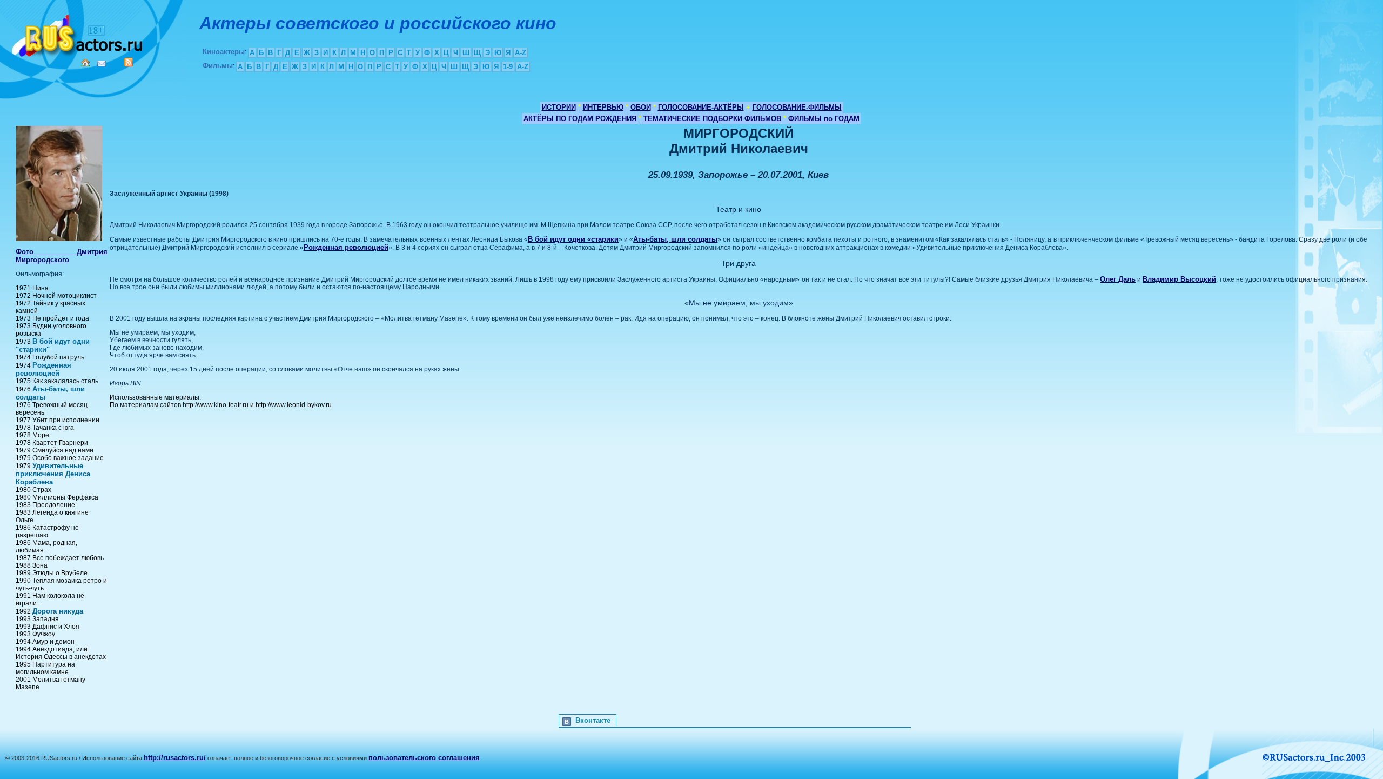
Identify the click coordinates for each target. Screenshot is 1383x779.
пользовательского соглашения (424, 758)
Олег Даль (1118, 279)
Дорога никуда (57, 611)
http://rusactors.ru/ (175, 758)
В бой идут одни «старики (573, 239)
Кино (78, 34)
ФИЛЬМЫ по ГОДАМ (824, 119)
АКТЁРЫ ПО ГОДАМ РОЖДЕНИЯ (579, 119)
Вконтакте (592, 720)
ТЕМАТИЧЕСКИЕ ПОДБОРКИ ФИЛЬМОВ (712, 119)
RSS (128, 62)
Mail (101, 63)
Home (85, 62)
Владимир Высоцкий (1179, 279)
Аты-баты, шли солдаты (675, 239)
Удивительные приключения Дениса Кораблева (53, 474)
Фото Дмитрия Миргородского (62, 256)
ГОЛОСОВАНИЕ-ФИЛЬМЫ (797, 107)
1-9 (508, 67)
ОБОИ (640, 107)
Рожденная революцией (43, 369)
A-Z (520, 53)
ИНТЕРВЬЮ (603, 107)
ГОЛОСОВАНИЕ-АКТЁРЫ (701, 107)
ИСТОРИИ (559, 107)
